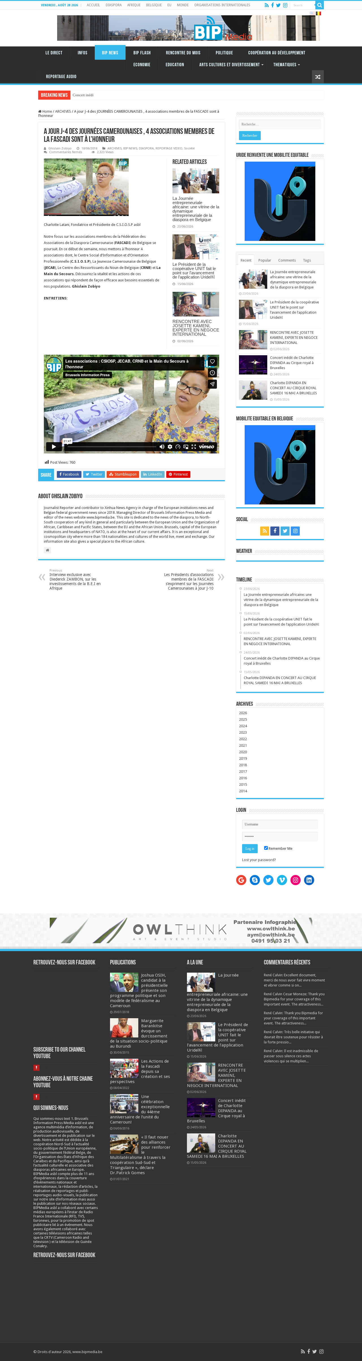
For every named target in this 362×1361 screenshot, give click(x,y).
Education (175, 65)
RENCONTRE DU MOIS (183, 53)
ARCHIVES (63, 111)
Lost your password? (259, 860)
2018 (243, 765)
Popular (264, 260)
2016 (243, 778)
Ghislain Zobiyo (60, 148)
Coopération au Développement (276, 53)
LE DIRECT (54, 53)
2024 (243, 726)
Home (47, 111)
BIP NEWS (110, 53)
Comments (287, 260)
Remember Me (280, 848)
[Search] (319, 5)
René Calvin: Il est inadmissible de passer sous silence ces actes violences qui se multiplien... (291, 1056)
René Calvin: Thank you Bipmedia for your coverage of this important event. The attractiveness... (293, 1018)
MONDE (183, 5)
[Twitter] (278, 5)
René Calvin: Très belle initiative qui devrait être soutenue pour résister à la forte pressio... (293, 1037)
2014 (243, 791)
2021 (243, 745)
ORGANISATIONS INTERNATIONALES (222, 5)
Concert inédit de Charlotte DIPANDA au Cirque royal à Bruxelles (292, 363)
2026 (243, 713)
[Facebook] (272, 5)
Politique (224, 53)
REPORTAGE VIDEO (169, 148)
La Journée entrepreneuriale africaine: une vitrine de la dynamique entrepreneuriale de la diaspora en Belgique (196, 209)
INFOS (82, 53)
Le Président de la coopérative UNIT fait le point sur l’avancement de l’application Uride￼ (194, 270)
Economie (141, 65)
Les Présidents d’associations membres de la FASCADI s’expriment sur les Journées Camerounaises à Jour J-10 (189, 579)
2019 (243, 758)
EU (169, 5)
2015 (243, 784)
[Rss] (266, 5)
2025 (243, 719)
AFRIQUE (134, 5)
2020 (243, 752)
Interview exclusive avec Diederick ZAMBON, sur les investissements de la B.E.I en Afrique (75, 579)
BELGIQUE (154, 5)
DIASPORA (114, 5)
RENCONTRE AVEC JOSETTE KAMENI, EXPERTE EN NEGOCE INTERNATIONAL (196, 328)
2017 (243, 771)
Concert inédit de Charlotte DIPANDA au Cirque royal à (115, 95)
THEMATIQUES (284, 65)
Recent (246, 260)
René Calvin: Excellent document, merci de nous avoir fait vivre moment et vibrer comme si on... (294, 980)
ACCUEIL (93, 5)
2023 (243, 732)
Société (189, 148)
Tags (307, 260)
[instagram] (285, 5)
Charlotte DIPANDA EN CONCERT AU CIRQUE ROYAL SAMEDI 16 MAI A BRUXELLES (293, 388)
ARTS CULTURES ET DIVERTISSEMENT (229, 65)
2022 (243, 739)
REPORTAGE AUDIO (61, 76)
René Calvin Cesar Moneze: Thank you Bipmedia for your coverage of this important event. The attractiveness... (294, 999)
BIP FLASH (142, 53)
